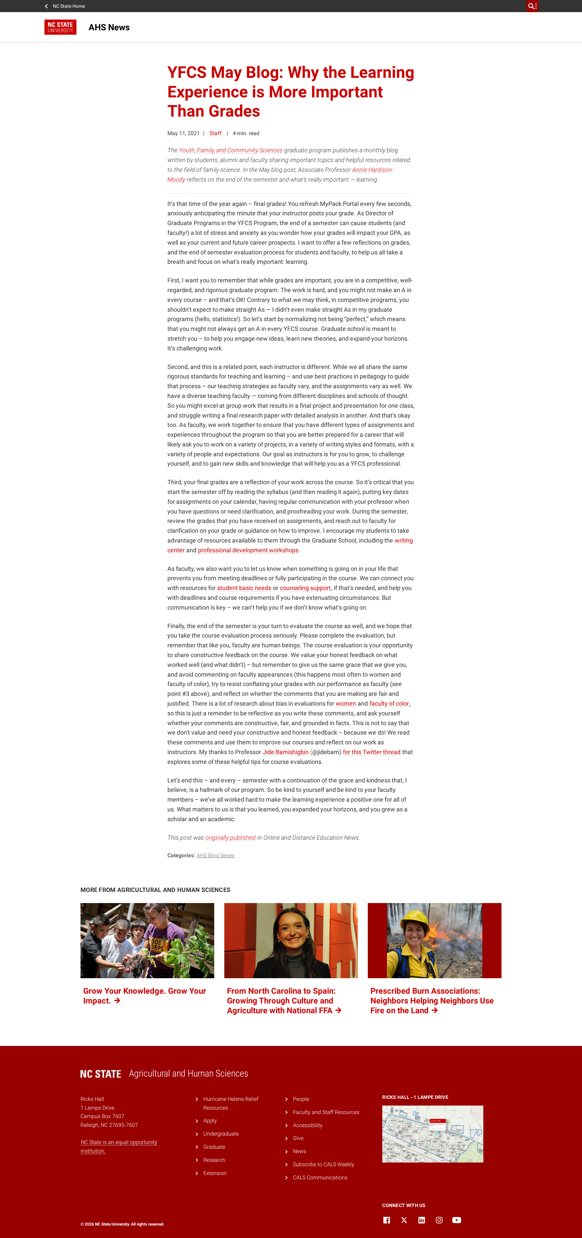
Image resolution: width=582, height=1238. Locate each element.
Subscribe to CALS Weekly (323, 1164)
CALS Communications (320, 1177)
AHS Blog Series (215, 855)
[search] (532, 6)
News (299, 1151)
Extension (215, 1173)
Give (298, 1138)
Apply (210, 1120)
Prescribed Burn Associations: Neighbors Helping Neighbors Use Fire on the (432, 1000)
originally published (230, 837)
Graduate (214, 1147)
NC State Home (69, 6)
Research (214, 1160)
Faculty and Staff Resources (326, 1112)
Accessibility (308, 1125)
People (301, 1099)
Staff (215, 133)
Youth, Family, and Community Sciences (231, 150)
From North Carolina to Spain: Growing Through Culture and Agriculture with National (281, 1000)
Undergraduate (221, 1134)
